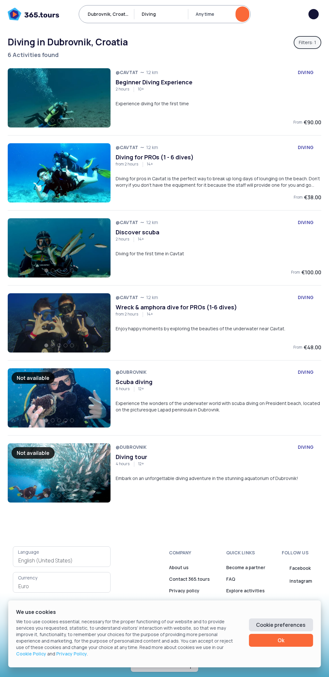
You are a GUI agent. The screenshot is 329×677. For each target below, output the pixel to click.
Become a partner (245, 567)
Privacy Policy (71, 654)
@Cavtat (127, 72)
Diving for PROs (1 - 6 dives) (155, 157)
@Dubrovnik (131, 372)
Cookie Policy (31, 654)
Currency (27, 578)
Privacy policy (184, 591)
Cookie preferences (281, 624)
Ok (281, 640)
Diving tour (131, 457)
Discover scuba (137, 232)
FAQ (230, 579)
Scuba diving (134, 382)
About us (179, 567)
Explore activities (245, 591)
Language (28, 552)
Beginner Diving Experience (154, 82)
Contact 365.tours (189, 579)
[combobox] (61, 560)
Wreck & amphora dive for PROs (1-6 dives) (176, 307)
